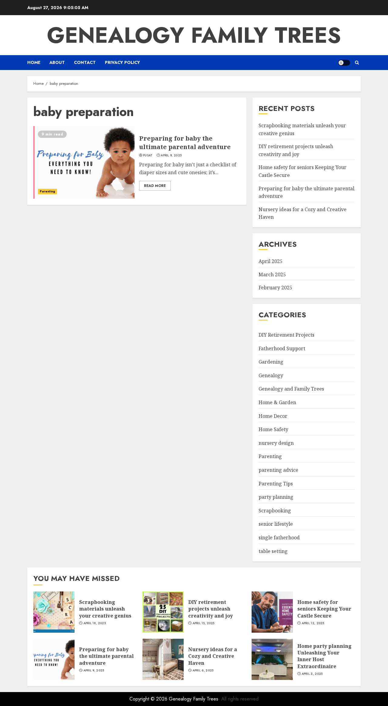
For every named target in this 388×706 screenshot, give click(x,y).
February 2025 (275, 287)
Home (33, 62)
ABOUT (57, 62)
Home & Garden (277, 402)
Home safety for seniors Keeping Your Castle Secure (324, 609)
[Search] (357, 62)
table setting (273, 551)
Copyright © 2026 (149, 698)
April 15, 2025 (203, 623)
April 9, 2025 (171, 155)
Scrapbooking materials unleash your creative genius (105, 609)
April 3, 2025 (312, 674)
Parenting (47, 191)
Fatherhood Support (282, 348)
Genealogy (271, 375)
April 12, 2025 (313, 623)
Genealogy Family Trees (194, 35)
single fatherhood (279, 537)
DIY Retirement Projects (286, 334)
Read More (155, 185)
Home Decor (273, 416)
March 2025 (272, 274)
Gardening (271, 361)
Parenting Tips (276, 483)
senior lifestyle (276, 524)
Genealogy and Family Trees (291, 388)
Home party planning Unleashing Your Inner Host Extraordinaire (324, 656)
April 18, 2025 (94, 623)
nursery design (276, 443)
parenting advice (278, 470)
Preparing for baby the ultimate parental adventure (185, 142)
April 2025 (271, 261)
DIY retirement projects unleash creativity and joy (210, 609)
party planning (276, 497)
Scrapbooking (275, 510)
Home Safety (273, 429)
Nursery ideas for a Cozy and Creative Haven (212, 656)
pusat (148, 155)
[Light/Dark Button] (344, 63)
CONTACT (85, 62)
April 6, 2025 (203, 670)
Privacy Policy (122, 62)
